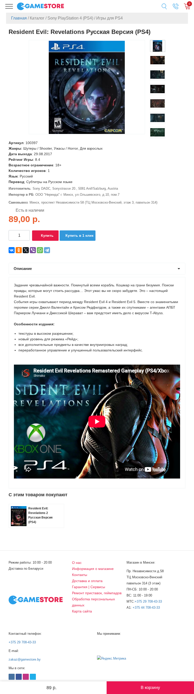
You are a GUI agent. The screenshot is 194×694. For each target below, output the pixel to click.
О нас (77, 563)
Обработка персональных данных (93, 602)
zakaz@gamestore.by (25, 659)
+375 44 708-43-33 (146, 607)
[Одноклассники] (19, 250)
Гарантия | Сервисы (88, 587)
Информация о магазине (93, 569)
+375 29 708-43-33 (148, 601)
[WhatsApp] (40, 250)
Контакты (79, 575)
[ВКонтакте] (12, 250)
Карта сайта (82, 611)
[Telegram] (47, 250)
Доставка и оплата (87, 581)
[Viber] (33, 250)
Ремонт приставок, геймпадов (97, 593)
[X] (26, 250)
